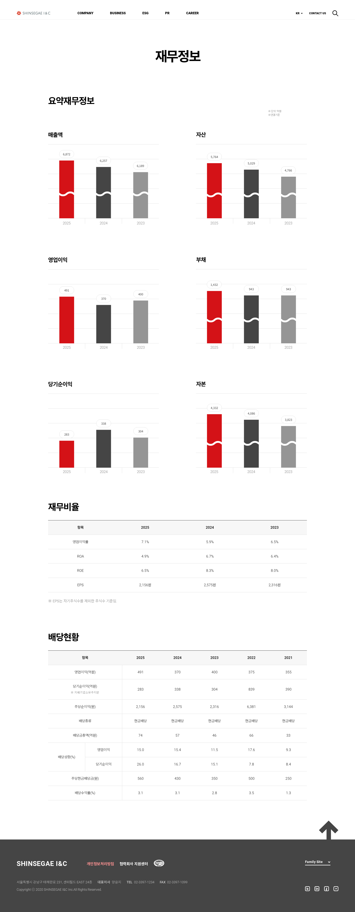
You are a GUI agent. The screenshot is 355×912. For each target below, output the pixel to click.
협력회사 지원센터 (134, 864)
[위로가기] (328, 830)
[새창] (159, 863)
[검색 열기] (335, 13)
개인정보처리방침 (100, 864)
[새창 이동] (307, 888)
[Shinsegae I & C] (33, 13)
